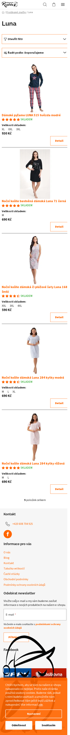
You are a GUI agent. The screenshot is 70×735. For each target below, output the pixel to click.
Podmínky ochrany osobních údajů (24, 585)
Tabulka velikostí (14, 569)
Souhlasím (48, 725)
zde (40, 705)
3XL (18, 129)
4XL (20, 306)
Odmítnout (19, 725)
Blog (7, 558)
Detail (59, 141)
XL (3, 129)
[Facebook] (8, 534)
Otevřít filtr (15, 39)
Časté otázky (12, 574)
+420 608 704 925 (22, 524)
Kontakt (9, 563)
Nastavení (33, 714)
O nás (7, 552)
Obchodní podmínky (16, 579)
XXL (10, 129)
